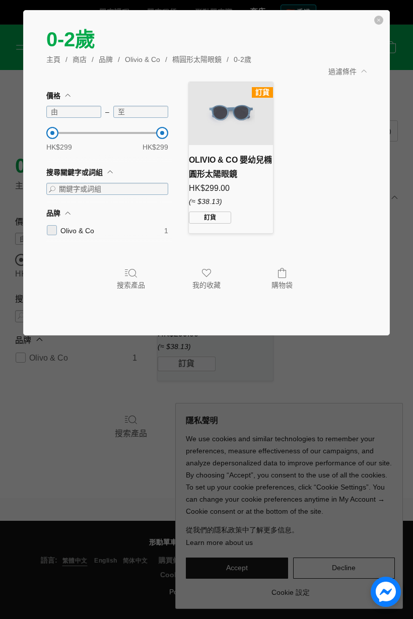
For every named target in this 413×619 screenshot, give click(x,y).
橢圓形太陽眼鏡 (197, 59)
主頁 (53, 59)
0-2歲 (242, 59)
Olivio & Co (142, 59)
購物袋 (282, 285)
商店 (80, 59)
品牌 (106, 59)
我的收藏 (206, 285)
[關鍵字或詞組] (52, 189)
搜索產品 (131, 285)
